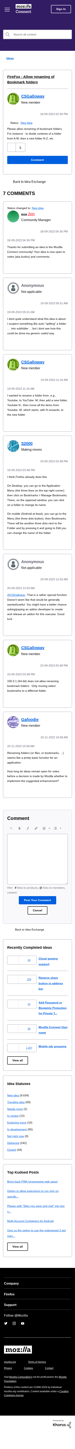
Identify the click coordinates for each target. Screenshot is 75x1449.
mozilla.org (10, 1378)
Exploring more (17, 1139)
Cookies (30, 1384)
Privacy (8, 1384)
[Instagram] (14, 1340)
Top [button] (5, 1439)
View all (17, 1077)
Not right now (16, 1153)
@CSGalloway (16, 602)
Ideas (9, 58)
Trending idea (16, 1119)
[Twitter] (6, 1340)
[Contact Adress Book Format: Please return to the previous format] (53, 181)
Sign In (61, 9)
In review (13, 1132)
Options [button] (69, 58)
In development (17, 1146)
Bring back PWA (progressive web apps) (34, 1198)
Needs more (15, 1125)
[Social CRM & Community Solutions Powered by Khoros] (62, 1440)
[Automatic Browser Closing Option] (60, 181)
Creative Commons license (20, 1412)
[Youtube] (22, 1340)
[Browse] (7, 9)
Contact (51, 1384)
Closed (12, 1166)
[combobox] (37, 34)
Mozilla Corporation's (22, 1393)
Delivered (13, 1159)
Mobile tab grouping (53, 1063)
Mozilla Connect (24, 9)
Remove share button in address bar (51, 994)
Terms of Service (39, 1378)
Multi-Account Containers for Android (32, 1237)
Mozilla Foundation (15, 1397)
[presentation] (11, 839)
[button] (12, 147)
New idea (27, 122)
